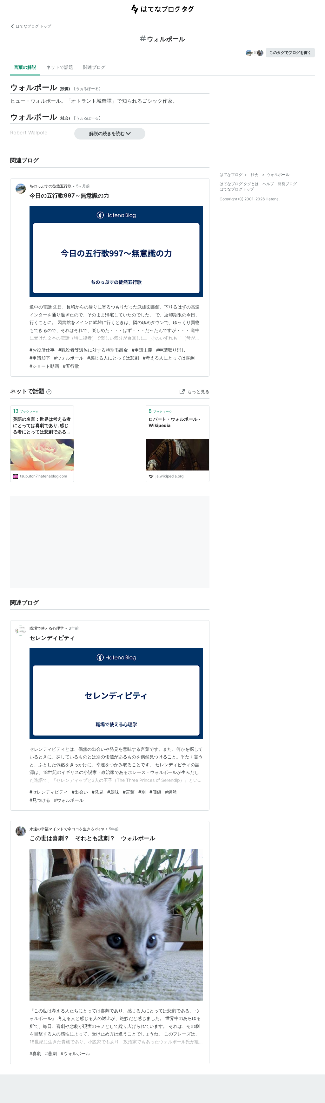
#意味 (113, 792)
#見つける (40, 800)
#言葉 (129, 792)
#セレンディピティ (49, 792)
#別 (142, 792)
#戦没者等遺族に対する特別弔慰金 (93, 350)
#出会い (80, 792)
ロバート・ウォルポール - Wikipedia (175, 422)
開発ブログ (287, 183)
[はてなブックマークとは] (48, 391)
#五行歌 (71, 366)
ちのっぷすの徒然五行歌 (50, 186)
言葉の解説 (25, 67)
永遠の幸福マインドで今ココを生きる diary (67, 829)
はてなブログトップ (237, 189)
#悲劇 (51, 1053)
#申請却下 (40, 357)
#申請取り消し (171, 350)
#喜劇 (35, 1053)
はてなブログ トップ (33, 26)
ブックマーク (26, 411)
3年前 (74, 628)
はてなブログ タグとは (239, 183)
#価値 (155, 792)
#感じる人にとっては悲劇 (113, 357)
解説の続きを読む (107, 133)
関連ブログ (94, 67)
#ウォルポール (68, 357)
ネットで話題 (59, 67)
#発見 (97, 792)
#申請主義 (142, 350)
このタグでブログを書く (290, 52)
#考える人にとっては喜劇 (169, 357)
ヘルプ (268, 183)
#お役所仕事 (42, 350)
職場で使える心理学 (47, 628)
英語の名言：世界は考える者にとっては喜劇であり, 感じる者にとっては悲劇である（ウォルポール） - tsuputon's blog (42, 425)
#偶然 (171, 792)
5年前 (114, 829)
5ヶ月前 (83, 186)
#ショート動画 (44, 366)
